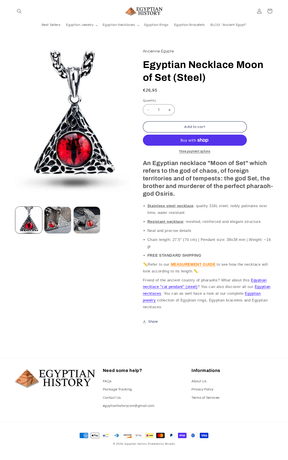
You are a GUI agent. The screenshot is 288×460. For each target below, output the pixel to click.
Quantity (149, 100)
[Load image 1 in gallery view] (28, 220)
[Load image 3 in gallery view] (87, 220)
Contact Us (112, 397)
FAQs (107, 381)
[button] (19, 11)
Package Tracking (117, 389)
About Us (198, 381)
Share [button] (153, 321)
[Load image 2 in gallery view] (57, 220)
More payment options (194, 151)
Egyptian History (136, 444)
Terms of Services (205, 397)
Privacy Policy (202, 389)
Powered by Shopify (161, 444)
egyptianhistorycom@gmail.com (129, 406)
